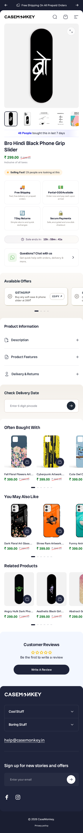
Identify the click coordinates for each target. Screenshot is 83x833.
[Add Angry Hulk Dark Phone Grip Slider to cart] (27, 599)
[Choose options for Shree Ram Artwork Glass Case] (60, 531)
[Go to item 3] (44, 118)
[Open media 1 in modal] (71, 31)
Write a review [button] (41, 670)
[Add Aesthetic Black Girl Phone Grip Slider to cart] (60, 599)
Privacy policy (41, 825)
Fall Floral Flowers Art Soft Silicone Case (17, 474)
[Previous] (6, 5)
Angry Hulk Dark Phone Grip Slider (19, 611)
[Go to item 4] (60, 118)
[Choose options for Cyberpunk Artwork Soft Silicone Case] (60, 462)
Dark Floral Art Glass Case (16, 543)
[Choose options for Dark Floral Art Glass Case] (27, 531)
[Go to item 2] (27, 118)
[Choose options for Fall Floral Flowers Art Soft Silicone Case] (27, 462)
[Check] (71, 406)
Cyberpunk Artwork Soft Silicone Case (49, 474)
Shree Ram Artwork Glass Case (49, 543)
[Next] (77, 5)
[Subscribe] (71, 779)
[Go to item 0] (10, 118)
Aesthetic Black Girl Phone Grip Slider (49, 611)
